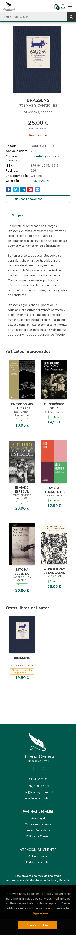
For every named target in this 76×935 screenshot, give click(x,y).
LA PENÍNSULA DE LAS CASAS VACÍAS (54, 570)
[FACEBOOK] (34, 768)
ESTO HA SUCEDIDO (22, 571)
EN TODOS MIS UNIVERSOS (22, 406)
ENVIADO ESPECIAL (22, 489)
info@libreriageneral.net (38, 792)
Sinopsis (18, 215)
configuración (38, 913)
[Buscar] (71, 16)
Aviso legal (38, 818)
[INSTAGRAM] (42, 768)
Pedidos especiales (38, 862)
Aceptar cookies (37, 925)
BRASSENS (22, 658)
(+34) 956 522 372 (38, 786)
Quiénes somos (38, 856)
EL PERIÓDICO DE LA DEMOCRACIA (54, 406)
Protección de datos (38, 830)
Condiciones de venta (38, 824)
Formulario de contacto (38, 798)
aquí (47, 908)
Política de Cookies (38, 836)
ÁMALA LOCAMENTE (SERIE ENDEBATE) (54, 490)
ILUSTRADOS (40, 181)
